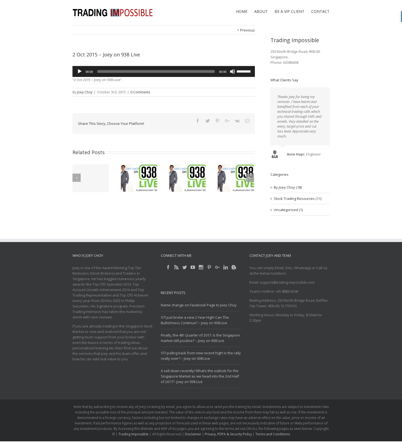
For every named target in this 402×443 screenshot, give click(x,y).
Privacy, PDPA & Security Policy (228, 434)
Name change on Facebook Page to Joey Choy (199, 305)
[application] (163, 71)
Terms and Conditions (272, 434)
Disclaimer (193, 434)
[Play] (79, 71)
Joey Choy (84, 92)
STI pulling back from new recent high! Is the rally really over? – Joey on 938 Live (201, 355)
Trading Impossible (133, 434)
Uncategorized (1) (288, 209)
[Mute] (232, 71)
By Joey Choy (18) (288, 187)
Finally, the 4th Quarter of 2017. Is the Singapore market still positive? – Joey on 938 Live (200, 338)
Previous (247, 30)
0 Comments (140, 92)
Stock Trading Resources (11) (297, 198)
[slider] (244, 71)
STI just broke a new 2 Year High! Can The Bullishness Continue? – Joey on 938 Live (195, 320)
